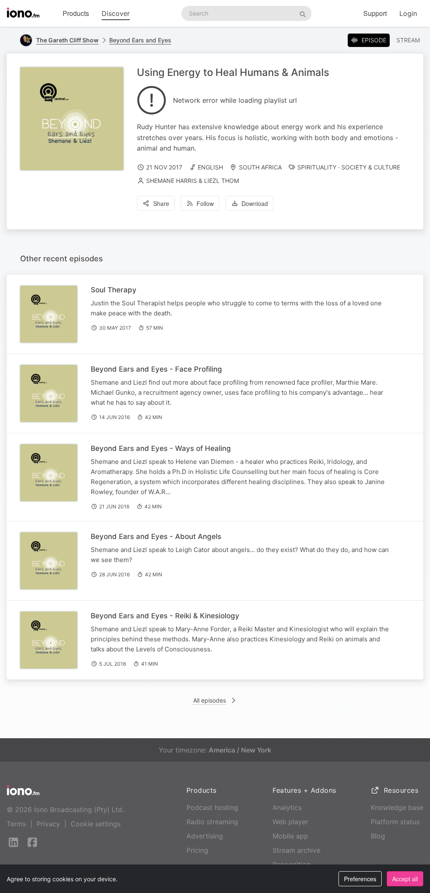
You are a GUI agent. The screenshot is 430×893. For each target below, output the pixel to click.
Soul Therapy (113, 290)
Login (408, 13)
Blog (378, 836)
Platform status (395, 821)
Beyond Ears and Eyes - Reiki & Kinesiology (165, 616)
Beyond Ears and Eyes (140, 40)
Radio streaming (212, 821)
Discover (116, 13)
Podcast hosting (212, 807)
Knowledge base (397, 807)
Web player (290, 821)
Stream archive (296, 850)
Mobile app (290, 836)
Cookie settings (96, 824)
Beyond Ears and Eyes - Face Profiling (156, 369)
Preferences (360, 879)
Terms (16, 824)
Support (375, 13)
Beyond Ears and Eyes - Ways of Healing (161, 448)
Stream (408, 40)
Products (76, 13)
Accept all (405, 879)
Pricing (197, 850)
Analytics (287, 807)
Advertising (204, 836)
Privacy (48, 824)
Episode (374, 40)
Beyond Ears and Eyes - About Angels (156, 536)
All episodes (209, 700)
